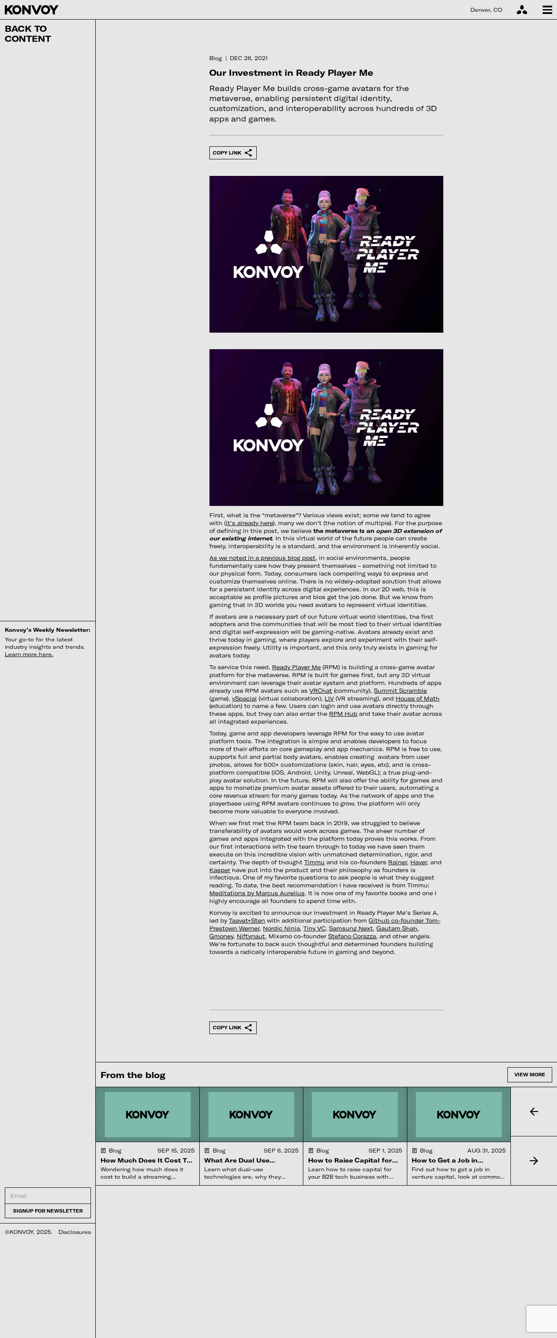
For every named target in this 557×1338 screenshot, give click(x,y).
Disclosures (74, 1232)
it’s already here (249, 522)
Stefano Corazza (352, 936)
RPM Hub (343, 713)
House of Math (418, 698)
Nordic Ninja (281, 928)
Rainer (397, 862)
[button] (533, 1111)
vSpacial (244, 698)
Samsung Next (351, 928)
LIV (329, 698)
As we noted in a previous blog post (262, 557)
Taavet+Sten (247, 920)
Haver (418, 862)
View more (529, 1074)
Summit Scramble (400, 690)
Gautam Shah (396, 928)
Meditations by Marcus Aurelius (257, 893)
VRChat (320, 690)
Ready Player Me (296, 667)
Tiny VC (314, 928)
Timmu (314, 862)
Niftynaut (251, 936)
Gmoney (221, 936)
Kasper (219, 869)
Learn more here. (29, 654)
